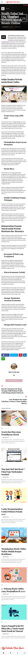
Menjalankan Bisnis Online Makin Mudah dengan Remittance (13, 551)
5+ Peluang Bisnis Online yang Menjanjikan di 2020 (13, 590)
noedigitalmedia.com (6, 41)
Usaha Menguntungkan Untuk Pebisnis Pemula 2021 (12, 511)
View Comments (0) (13, 380)
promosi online (4, 207)
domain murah (18, 260)
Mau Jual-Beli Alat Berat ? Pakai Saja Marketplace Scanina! (13, 472)
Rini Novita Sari (6, 26)
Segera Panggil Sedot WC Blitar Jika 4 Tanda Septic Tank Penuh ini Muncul (12, 628)
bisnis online (15, 172)
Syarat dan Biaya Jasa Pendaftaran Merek (11, 433)
